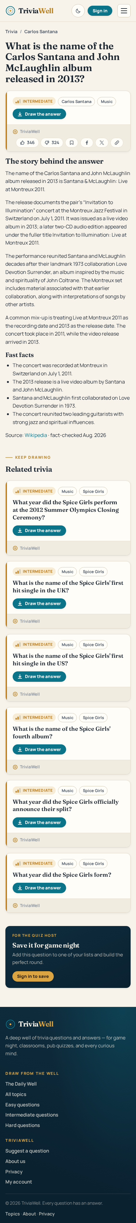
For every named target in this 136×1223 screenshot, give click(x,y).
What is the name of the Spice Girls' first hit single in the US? (68, 659)
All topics (15, 1094)
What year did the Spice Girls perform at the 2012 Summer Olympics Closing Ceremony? (66, 510)
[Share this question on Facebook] (86, 143)
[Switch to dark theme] (78, 10)
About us (15, 1161)
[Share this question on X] (101, 143)
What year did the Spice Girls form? (62, 874)
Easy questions (22, 1104)
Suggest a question (27, 1150)
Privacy (13, 1171)
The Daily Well (21, 1084)
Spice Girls (93, 491)
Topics (12, 1214)
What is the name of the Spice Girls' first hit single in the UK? (68, 586)
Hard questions (22, 1125)
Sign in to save (33, 976)
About (29, 1214)
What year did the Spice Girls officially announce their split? (66, 805)
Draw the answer (43, 114)
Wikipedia (36, 435)
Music (107, 101)
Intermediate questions (31, 1114)
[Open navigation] (124, 10)
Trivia (11, 31)
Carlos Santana (41, 31)
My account (18, 1181)
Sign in (100, 11)
